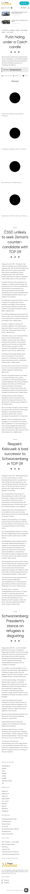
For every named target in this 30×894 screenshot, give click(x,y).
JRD (3, 783)
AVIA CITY (4, 806)
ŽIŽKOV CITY (5, 796)
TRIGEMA (4, 768)
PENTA (3, 771)
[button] (24, 3)
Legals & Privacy (6, 849)
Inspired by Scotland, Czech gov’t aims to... (15, 216)
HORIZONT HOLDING (7, 781)
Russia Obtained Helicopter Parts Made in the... (19, 13)
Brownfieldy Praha (6, 831)
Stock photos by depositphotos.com (11, 854)
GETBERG (4, 778)
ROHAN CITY (5, 791)
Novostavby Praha (6, 821)
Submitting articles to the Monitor (10, 851)
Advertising (5, 846)
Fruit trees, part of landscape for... (12, 182)
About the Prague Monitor (8, 844)
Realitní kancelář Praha (8, 834)
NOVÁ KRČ (4, 803)
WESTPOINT (5, 808)
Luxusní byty (5, 826)
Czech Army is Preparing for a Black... (20, 21)
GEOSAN (4, 776)
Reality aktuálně (6, 824)
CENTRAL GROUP (6, 766)
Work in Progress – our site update (10, 842)
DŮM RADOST (5, 811)
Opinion (26, 75)
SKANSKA (4, 773)
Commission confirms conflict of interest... (14, 149)
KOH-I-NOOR (5, 801)
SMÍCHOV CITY (5, 793)
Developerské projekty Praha (9, 819)
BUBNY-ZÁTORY (5, 798)
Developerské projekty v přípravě (10, 829)
